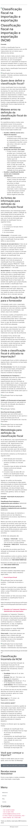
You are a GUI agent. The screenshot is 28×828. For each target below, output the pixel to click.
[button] (14, 4)
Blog (3, 798)
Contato (4, 802)
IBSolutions (5, 792)
